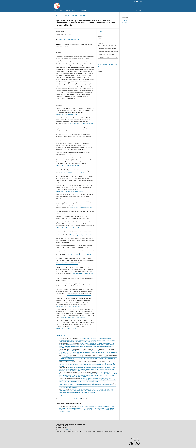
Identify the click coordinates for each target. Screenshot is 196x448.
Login (141, 1)
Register (136, 1)
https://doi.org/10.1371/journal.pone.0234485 (72, 173)
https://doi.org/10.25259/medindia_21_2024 (81, 207)
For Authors (124, 22)
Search (139, 10)
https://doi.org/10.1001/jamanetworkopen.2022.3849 (69, 191)
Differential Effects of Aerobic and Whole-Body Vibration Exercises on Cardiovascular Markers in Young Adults (88, 362)
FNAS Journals (82, 10)
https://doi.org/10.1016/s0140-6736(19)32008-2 (73, 317)
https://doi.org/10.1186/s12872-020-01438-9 (67, 165)
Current (61, 10)
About (74, 10)
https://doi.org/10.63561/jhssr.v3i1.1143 (69, 39)
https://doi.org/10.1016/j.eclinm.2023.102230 (79, 295)
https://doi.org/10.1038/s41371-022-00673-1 (81, 123)
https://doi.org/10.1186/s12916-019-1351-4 (80, 182)
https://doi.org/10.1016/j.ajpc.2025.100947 (67, 264)
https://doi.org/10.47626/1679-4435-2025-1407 (68, 227)
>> (61, 395)
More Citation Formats (104, 57)
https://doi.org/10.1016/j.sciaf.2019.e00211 (81, 235)
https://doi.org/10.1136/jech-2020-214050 (66, 328)
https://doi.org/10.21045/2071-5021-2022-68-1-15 (68, 306)
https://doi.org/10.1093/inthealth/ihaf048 (66, 114)
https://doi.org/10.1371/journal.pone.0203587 (79, 255)
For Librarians (125, 25)
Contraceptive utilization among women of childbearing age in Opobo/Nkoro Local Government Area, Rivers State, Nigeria (85, 379)
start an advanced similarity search (72, 399)
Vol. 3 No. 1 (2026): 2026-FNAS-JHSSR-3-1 (75, 15)
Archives (67, 10)
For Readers (124, 20)
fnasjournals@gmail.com (67, 430)
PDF (101, 31)
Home (55, 10)
